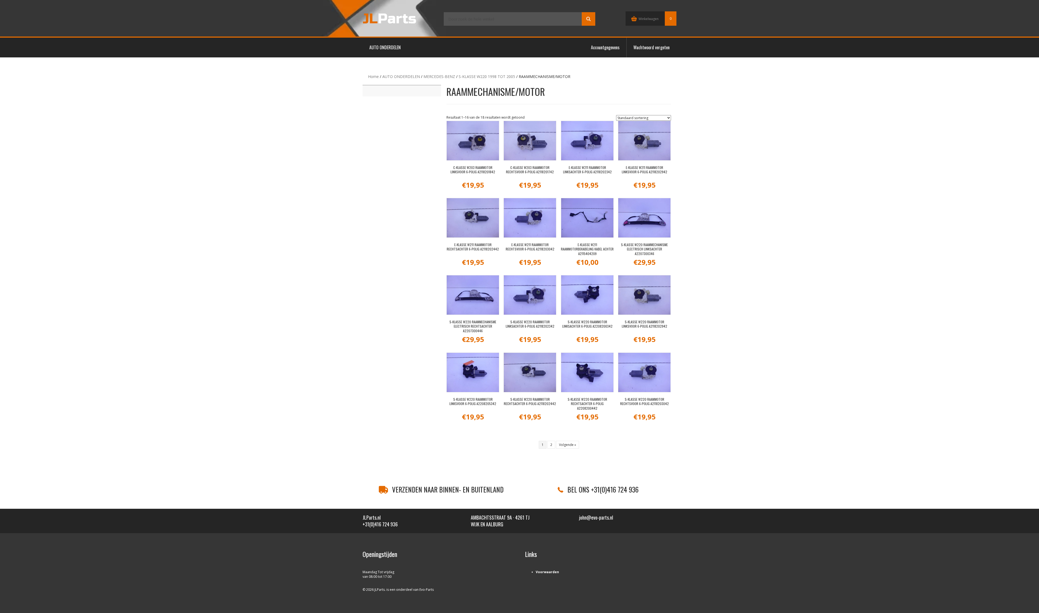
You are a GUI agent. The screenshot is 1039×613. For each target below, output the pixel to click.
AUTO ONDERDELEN (385, 47)
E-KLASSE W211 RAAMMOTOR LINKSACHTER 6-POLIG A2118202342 (587, 169)
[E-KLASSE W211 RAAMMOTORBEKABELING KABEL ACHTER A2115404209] (587, 218)
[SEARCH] (588, 19)
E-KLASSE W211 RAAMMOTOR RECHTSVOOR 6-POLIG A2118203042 (530, 247)
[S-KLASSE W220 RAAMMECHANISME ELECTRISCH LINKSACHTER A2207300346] (644, 218)
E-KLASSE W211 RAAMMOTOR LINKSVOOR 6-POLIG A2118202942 (644, 169)
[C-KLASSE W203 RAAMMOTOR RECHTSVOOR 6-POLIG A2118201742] (530, 141)
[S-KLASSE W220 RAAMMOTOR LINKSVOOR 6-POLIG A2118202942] (644, 295)
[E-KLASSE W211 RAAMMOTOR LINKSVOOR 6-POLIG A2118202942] (644, 141)
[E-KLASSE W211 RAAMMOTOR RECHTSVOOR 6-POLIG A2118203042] (530, 218)
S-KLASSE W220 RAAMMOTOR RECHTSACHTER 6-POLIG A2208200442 (587, 404)
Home (373, 76)
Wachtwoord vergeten (651, 47)
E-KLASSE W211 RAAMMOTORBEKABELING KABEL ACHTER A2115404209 (587, 249)
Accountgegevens (605, 47)
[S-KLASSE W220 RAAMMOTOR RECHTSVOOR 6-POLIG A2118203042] (644, 372)
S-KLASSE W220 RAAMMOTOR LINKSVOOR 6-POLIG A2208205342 (472, 401)
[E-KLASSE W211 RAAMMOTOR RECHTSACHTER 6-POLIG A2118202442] (472, 218)
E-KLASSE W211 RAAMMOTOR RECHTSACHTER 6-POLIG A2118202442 (473, 247)
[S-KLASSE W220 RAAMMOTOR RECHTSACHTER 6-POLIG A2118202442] (530, 372)
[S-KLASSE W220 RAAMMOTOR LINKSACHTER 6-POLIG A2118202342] (530, 295)
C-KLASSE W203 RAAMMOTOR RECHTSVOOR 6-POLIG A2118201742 (530, 169)
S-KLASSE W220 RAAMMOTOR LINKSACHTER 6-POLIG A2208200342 (587, 324)
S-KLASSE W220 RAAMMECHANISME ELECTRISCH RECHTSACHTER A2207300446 (472, 326)
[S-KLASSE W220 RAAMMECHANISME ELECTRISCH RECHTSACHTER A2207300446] (472, 295)
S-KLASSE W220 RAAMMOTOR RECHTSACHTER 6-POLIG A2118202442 (530, 401)
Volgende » (567, 444)
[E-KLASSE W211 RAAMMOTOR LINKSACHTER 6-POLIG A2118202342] (587, 141)
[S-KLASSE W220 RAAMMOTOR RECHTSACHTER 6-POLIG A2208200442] (587, 372)
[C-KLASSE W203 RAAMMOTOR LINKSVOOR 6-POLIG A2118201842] (472, 141)
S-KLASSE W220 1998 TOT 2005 (487, 76)
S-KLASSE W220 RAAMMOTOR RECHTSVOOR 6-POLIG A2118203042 (644, 401)
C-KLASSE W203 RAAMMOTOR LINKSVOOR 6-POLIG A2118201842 (473, 169)
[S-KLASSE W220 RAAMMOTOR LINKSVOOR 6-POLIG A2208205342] (472, 372)
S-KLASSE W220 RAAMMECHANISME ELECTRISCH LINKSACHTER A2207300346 (644, 249)
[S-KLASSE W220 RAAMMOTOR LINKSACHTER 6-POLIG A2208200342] (587, 295)
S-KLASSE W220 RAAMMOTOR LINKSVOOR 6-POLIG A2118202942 (644, 324)
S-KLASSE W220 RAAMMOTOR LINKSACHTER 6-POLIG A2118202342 (530, 324)
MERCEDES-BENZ (439, 76)
